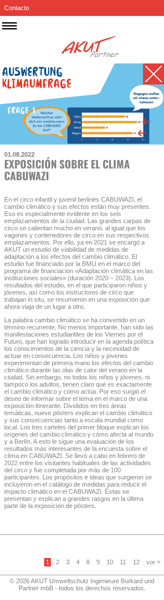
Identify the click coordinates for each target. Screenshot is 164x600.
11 (123, 562)
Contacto (16, 7)
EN (142, 39)
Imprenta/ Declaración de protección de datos (66, 23)
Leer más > (20, 524)
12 (136, 562)
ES (128, 39)
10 (109, 562)
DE (155, 39)
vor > (153, 562)
